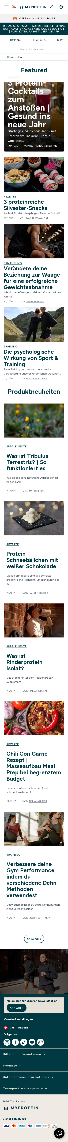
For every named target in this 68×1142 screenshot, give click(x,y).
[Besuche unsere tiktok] (23, 1042)
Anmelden (16, 1007)
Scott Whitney (36, 378)
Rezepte (14, 76)
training (13, 854)
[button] (59, 1133)
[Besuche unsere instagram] (6, 1042)
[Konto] (52, 7)
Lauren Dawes (38, 593)
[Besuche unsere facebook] (15, 1042)
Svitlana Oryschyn (43, 146)
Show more (34, 938)
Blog (19, 57)
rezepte (12, 544)
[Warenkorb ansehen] (61, 7)
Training (15, 40)
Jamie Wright (35, 301)
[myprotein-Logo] (33, 7)
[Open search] (14, 7)
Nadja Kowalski (37, 218)
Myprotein (36, 491)
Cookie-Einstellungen (18, 1019)
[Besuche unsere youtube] (32, 1042)
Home (10, 57)
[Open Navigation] (6, 7)
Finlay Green (38, 691)
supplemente (16, 446)
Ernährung (39, 40)
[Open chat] (40, 1042)
